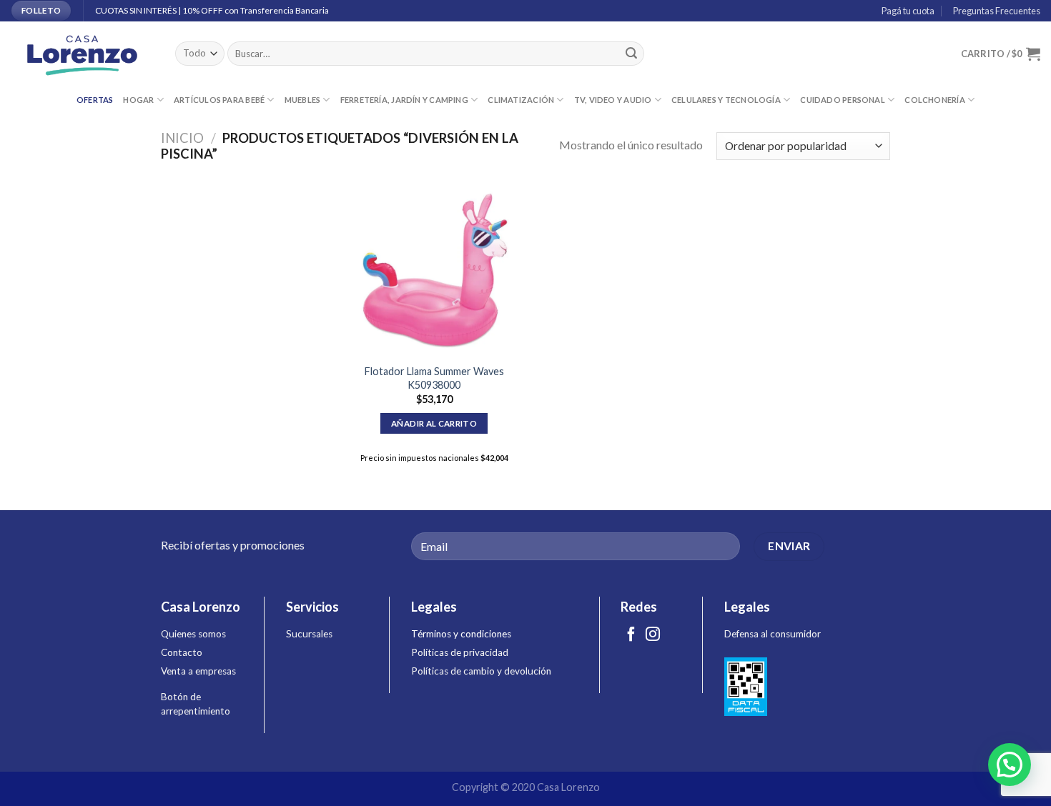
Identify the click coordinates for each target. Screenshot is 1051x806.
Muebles (303, 99)
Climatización (521, 99)
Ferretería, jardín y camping (404, 99)
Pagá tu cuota (906, 10)
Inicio (182, 138)
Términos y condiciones (461, 634)
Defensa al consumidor (772, 634)
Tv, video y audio (613, 99)
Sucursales (309, 634)
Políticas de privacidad (459, 652)
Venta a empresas (198, 671)
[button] (1009, 764)
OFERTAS (95, 99)
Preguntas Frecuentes (995, 10)
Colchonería (934, 99)
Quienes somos (193, 634)
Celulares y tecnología (726, 99)
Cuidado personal (842, 99)
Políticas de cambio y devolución (481, 671)
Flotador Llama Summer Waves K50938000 (434, 378)
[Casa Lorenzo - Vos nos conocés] (82, 54)
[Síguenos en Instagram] (653, 635)
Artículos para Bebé (219, 99)
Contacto (181, 652)
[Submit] (631, 53)
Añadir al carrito (434, 423)
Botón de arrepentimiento (195, 704)
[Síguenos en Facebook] (631, 635)
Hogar (138, 99)
